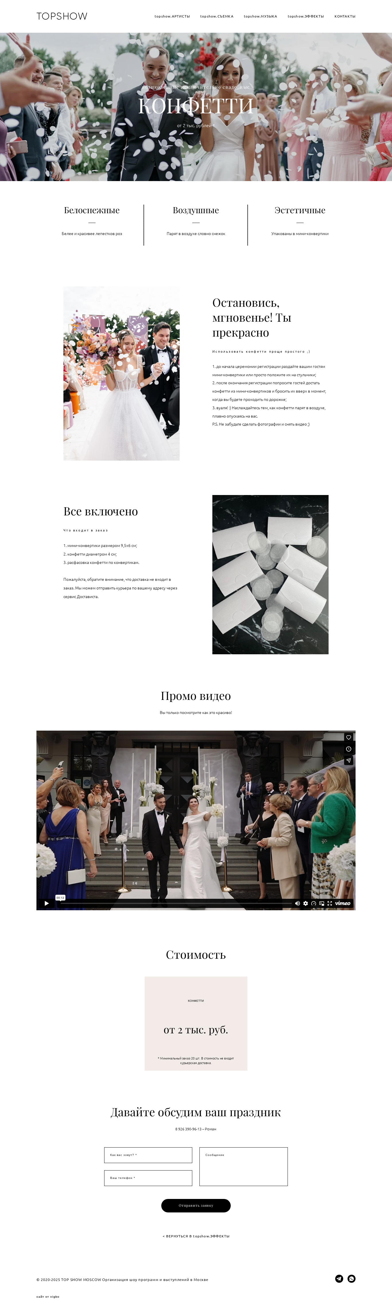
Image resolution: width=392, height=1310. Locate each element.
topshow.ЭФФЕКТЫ (306, 16)
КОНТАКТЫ (345, 16)
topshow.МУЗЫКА (260, 16)
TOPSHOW (62, 16)
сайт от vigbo (47, 1296)
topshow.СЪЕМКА (217, 16)
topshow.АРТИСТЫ (172, 16)
